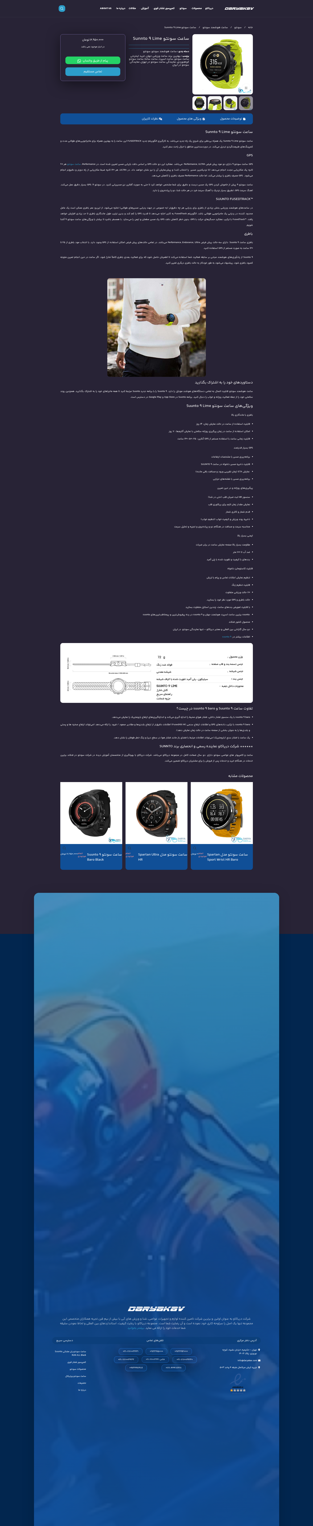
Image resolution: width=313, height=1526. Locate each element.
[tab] (233, 119)
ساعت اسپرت (166, 59)
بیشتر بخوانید (135, 1328)
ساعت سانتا (151, 59)
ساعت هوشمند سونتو (215, 27)
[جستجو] (62, 8)
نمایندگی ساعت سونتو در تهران (158, 62)
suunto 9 (226, 637)
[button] (249, 103)
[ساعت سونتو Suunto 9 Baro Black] (91, 813)
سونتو (238, 27)
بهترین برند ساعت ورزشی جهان (163, 56)
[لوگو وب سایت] (239, 8)
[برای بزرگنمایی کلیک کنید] (246, 88)
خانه (250, 27)
